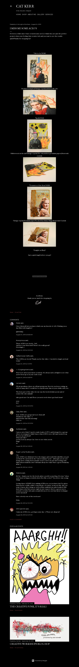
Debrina (19, 473)
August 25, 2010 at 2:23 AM (24, 446)
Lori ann (19, 383)
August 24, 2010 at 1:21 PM (24, 364)
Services (49, 14)
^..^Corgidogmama (23, 370)
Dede (18, 323)
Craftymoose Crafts (23, 356)
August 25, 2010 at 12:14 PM (24, 503)
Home (18, 14)
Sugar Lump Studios (23, 452)
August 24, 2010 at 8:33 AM (24, 334)
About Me (32, 14)
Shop (24, 14)
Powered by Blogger (41, 660)
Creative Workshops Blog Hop (30, 643)
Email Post (18, 312)
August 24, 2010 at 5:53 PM (24, 377)
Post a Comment (16, 519)
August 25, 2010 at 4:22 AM (24, 467)
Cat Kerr (25, 6)
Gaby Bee (20, 412)
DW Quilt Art (20, 509)
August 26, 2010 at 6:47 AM (24, 515)
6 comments (18, 610)
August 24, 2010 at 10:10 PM (24, 406)
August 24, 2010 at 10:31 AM (24, 350)
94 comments (19, 647)
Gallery (40, 14)
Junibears (19, 429)
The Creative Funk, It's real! (28, 606)
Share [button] (11, 312)
